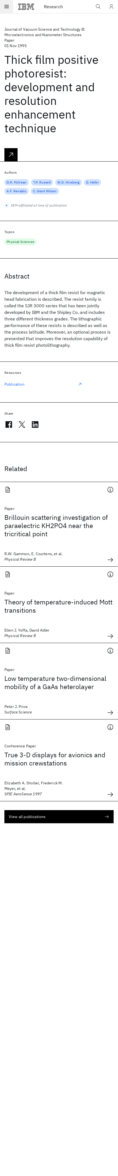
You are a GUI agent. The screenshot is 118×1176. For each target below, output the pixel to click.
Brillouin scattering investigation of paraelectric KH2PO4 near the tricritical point (56, 525)
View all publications (27, 816)
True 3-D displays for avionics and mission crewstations (54, 759)
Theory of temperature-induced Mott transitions (58, 606)
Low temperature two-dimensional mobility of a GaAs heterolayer (55, 682)
